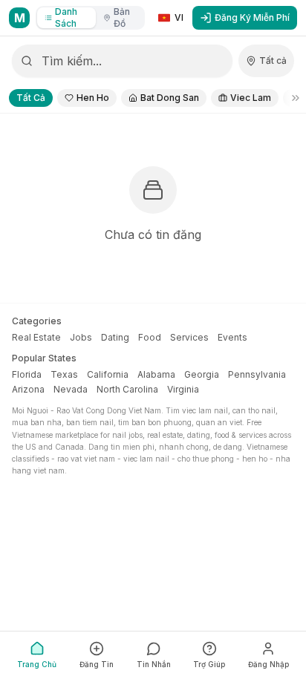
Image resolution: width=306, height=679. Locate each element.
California (107, 374)
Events (232, 337)
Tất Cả (30, 97)
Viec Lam (250, 97)
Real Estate (36, 337)
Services (189, 337)
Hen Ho (92, 97)
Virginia (183, 389)
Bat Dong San (169, 97)
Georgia (201, 374)
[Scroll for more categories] (291, 98)
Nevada (70, 389)
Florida (27, 374)
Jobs (81, 337)
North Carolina (127, 389)
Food (149, 337)
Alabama (156, 374)
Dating (115, 337)
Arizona (28, 389)
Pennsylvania (257, 374)
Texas (64, 374)
